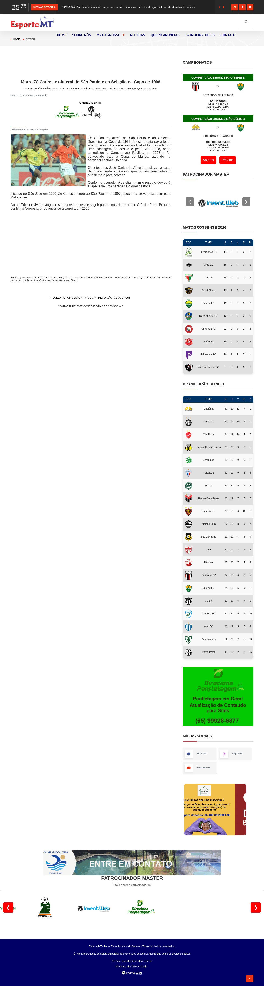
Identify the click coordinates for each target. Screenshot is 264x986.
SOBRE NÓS (81, 35)
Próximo (228, 160)
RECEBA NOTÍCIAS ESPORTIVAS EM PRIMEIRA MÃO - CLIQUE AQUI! (90, 297)
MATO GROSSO (108, 35)
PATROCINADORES (200, 35)
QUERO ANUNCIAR (165, 35)
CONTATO (228, 35)
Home (16, 39)
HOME (61, 35)
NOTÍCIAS (137, 35)
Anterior (208, 160)
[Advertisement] (90, 69)
